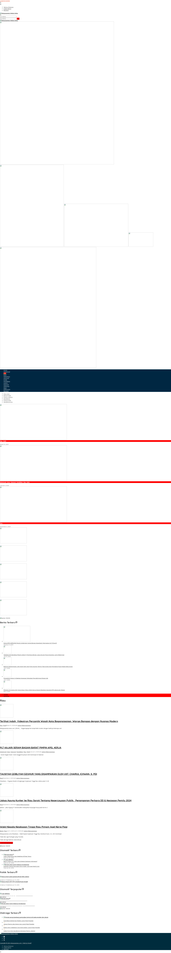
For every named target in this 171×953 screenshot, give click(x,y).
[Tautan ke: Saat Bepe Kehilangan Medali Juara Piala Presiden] (26, 917)
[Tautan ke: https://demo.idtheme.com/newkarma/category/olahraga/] (20, 913)
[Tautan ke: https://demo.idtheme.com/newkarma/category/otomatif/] (20, 850)
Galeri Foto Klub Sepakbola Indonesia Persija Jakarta (19, 931)
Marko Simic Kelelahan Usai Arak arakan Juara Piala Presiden (22, 927)
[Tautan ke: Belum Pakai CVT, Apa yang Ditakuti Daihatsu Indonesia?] (8, 859)
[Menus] (0, 2)
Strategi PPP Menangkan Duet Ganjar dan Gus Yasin (15, 883)
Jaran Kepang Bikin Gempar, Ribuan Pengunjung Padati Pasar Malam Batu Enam (24, 616)
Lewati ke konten (5, 1)
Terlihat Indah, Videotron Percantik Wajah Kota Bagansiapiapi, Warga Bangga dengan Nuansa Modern (30, 443)
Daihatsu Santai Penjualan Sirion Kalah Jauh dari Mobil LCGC (22, 866)
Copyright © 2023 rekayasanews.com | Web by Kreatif (15, 943)
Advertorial (3, 482)
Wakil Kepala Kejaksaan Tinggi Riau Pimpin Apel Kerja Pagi (33, 826)
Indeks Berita (7, 947)
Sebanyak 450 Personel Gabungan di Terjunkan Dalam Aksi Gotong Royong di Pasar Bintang (27, 598)
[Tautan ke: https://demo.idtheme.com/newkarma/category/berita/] (16, 622)
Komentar (6, 696)
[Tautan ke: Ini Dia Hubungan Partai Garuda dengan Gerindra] (14, 876)
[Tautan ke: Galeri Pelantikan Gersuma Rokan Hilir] (13, 561)
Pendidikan (19, 482)
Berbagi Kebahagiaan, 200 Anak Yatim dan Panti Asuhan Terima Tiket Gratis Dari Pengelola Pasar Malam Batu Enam (38, 666)
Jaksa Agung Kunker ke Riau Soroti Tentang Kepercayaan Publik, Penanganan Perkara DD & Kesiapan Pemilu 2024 (65, 800)
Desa (8, 482)
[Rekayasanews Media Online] (9, 13)
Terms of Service (8, 946)
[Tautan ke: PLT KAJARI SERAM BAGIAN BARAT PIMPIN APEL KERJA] (33, 480)
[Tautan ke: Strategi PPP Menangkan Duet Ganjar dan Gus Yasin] (14, 881)
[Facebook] (4, 937)
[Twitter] (4, 938)
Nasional (13, 482)
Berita (1, 831)
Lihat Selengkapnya (6, 843)
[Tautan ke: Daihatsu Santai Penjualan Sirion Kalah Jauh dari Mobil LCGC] (16, 864)
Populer (6, 694)
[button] (18, 19)
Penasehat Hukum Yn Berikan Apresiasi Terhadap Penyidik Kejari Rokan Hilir (26, 678)
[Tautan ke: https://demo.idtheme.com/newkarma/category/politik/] (16, 872)
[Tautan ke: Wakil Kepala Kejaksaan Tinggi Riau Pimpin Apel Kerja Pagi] (6, 822)
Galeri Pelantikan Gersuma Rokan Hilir (11, 562)
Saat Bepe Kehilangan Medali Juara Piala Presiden (18, 921)
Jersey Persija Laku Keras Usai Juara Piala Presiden (19, 924)
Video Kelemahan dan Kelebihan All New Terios (17, 856)
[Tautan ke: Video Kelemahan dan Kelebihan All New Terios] (8, 854)
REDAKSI (6, 949)
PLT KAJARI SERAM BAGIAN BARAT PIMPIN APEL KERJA (16, 484)
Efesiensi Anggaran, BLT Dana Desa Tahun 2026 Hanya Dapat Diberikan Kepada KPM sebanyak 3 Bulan (34, 690)
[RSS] (4, 940)
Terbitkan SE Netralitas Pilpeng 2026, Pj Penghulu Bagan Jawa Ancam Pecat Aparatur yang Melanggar (30, 580)
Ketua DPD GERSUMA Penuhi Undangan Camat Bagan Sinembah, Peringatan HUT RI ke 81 (26, 544)
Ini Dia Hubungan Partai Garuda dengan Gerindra (14, 878)
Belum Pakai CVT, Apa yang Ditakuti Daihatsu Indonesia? (20, 861)
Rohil (4, 441)
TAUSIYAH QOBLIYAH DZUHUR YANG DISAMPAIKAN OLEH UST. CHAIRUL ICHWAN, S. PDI (25, 525)
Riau (1, 441)
